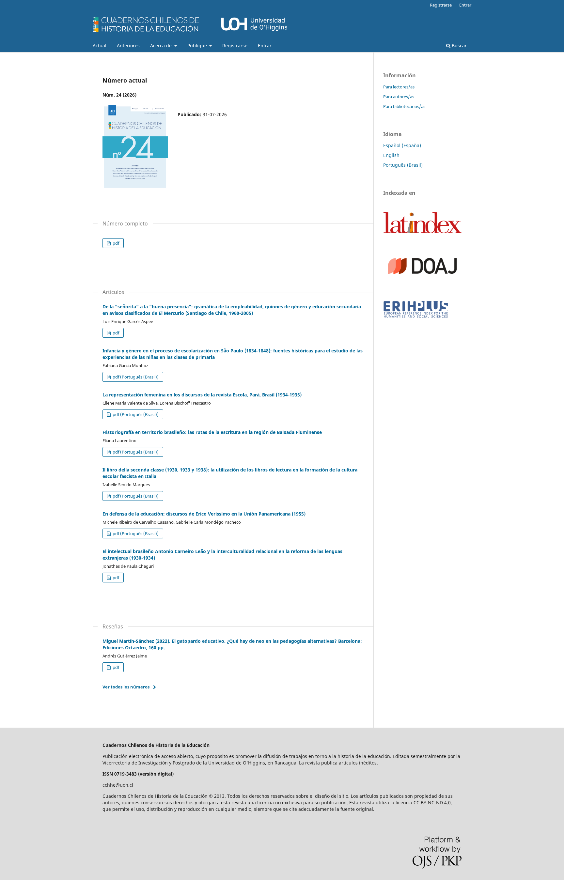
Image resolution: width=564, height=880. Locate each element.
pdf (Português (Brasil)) (135, 377)
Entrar (265, 45)
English (391, 155)
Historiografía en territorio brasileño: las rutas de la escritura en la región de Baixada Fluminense (212, 432)
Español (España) (402, 145)
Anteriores (128, 45)
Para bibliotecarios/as (404, 106)
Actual (99, 45)
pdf (115, 243)
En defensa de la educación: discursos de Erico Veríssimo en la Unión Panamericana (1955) (204, 514)
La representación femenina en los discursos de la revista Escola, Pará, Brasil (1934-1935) (202, 395)
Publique (197, 45)
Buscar (458, 45)
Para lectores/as (399, 87)
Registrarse (234, 45)
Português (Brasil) (403, 165)
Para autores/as (398, 97)
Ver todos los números (125, 687)
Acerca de (161, 45)
